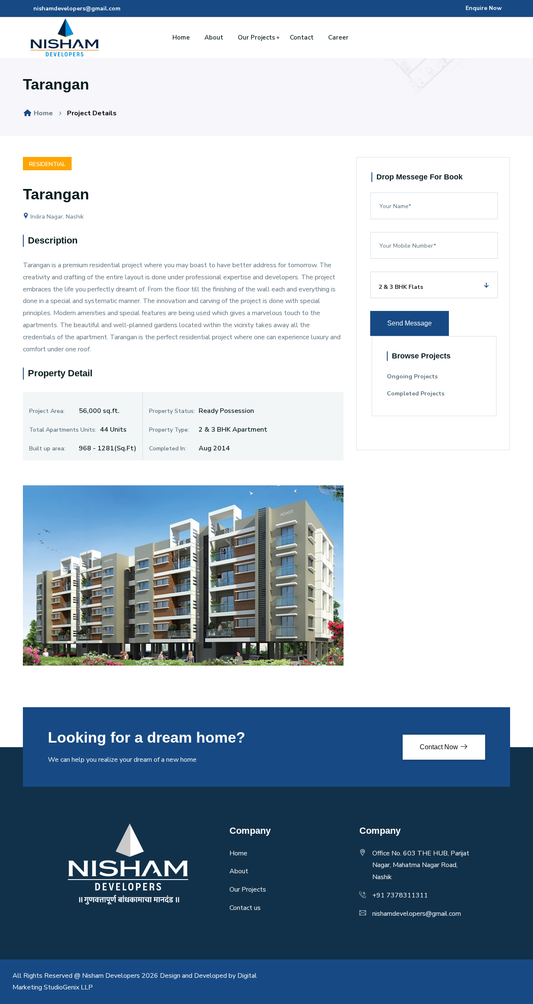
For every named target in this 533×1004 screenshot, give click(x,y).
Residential (47, 164)
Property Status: (172, 411)
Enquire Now (484, 8)
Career (338, 37)
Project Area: (47, 411)
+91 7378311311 (400, 895)
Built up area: (47, 448)
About (213, 37)
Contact (302, 37)
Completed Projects (415, 394)
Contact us (245, 907)
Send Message (409, 323)
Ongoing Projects (412, 376)
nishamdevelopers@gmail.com (76, 8)
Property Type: (169, 430)
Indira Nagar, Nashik (56, 217)
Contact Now (440, 747)
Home (181, 37)
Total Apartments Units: (62, 430)
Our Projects (256, 37)
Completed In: (167, 448)
